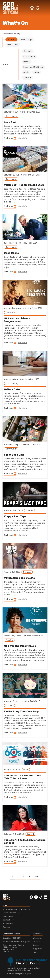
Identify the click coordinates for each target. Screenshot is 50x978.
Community (29, 56)
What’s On (37, 938)
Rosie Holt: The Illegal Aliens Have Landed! (25, 841)
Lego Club (10, 122)
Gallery (36, 945)
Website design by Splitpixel (19, 973)
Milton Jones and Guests (19, 577)
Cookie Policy (8, 920)
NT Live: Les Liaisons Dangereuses (17, 320)
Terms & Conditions (11, 913)
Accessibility (8, 923)
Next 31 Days (26, 39)
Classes (36, 941)
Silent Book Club (14, 454)
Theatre (27, 77)
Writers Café (12, 389)
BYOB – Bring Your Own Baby (21, 711)
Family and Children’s (33, 67)
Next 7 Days (12, 44)
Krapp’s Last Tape (15, 516)
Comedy (27, 51)
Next (36, 876)
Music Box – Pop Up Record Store (24, 184)
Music (26, 72)
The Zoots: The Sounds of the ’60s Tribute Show (22, 777)
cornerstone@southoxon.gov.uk (16, 941)
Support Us (38, 948)
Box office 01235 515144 (12, 938)
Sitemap (6, 927)
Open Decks (11, 253)
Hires (35, 952)
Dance (26, 61)
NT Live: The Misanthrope (20, 646)
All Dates (11, 39)
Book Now (8, 138)
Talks (36, 72)
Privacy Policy (8, 916)
